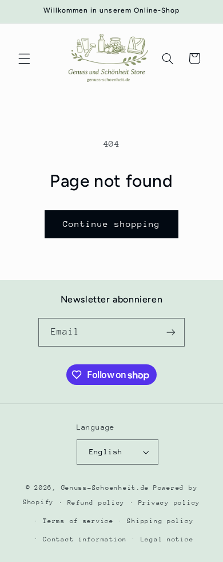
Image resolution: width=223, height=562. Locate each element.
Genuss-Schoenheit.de (105, 488)
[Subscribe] (171, 332)
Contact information (85, 539)
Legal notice (167, 539)
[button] (24, 58)
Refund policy (96, 502)
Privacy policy (169, 502)
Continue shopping (112, 224)
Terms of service (78, 521)
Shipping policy (160, 521)
